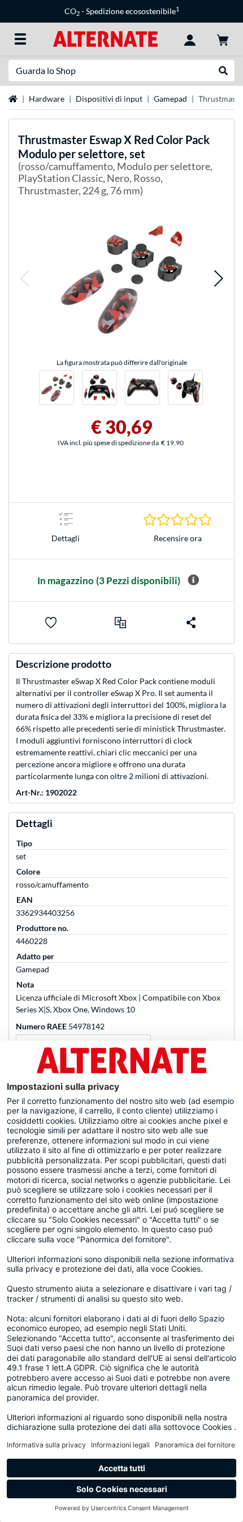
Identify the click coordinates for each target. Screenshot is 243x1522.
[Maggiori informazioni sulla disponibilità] (193, 580)
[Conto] (190, 39)
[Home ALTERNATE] (105, 38)
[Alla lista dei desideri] (51, 622)
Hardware (46, 98)
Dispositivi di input (109, 98)
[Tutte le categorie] (20, 39)
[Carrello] (223, 39)
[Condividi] (191, 622)
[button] (24, 278)
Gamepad (170, 98)
